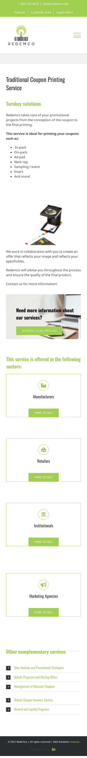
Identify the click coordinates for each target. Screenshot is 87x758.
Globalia (75, 741)
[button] (43, 667)
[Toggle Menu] (77, 35)
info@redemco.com (56, 4)
